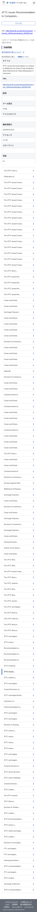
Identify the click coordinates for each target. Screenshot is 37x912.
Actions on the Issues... (12, 548)
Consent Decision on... (12, 689)
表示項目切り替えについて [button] (11, 52)
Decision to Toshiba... (12, 807)
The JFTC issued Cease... (13, 212)
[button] (34, 2)
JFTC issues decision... (12, 772)
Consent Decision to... (12, 766)
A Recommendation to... (12, 707)
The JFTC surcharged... (12, 607)
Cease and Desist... (11, 300)
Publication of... (9, 176)
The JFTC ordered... (11, 583)
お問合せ (7, 907)
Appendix (7, 371)
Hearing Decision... (11, 542)
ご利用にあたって (26, 902)
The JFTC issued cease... (13, 571)
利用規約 (15, 904)
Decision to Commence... (13, 342)
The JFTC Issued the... (12, 277)
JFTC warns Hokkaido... (12, 778)
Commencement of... (11, 395)
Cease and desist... (11, 554)
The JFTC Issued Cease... (13, 182)
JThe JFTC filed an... (11, 619)
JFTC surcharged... (11, 636)
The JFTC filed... (10, 560)
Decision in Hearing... (12, 725)
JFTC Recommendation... (13, 819)
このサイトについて (11, 902)
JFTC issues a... (10, 731)
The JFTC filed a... (10, 271)
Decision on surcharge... (13, 843)
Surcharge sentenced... (12, 884)
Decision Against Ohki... (12, 483)
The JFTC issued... (11, 601)
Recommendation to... (12, 648)
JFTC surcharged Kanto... (13, 695)
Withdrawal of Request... (13, 489)
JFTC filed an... (9, 801)
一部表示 (20, 57)
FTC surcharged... (10, 848)
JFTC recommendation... (13, 866)
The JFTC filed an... (11, 613)
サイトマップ (29, 907)
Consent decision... (11, 784)
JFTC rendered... (10, 666)
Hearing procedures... (12, 860)
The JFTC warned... (11, 795)
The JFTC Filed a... (11, 171)
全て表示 (26, 57)
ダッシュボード (17, 907)
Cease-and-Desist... (11, 365)
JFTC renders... (9, 789)
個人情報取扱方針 (26, 904)
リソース (18, 23)
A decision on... (9, 701)
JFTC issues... (9, 642)
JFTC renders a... (10, 677)
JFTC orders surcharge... (13, 831)
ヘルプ (7, 904)
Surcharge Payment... (12, 312)
